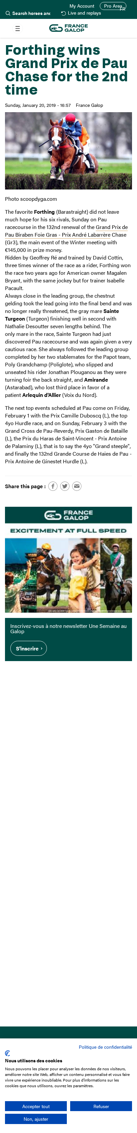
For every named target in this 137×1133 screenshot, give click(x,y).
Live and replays (84, 13)
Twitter (64, 486)
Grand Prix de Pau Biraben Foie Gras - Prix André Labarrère (66, 230)
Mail (76, 486)
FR (122, 9)
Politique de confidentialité (105, 1046)
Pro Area (113, 6)
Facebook (53, 486)
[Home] (68, 28)
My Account (81, 6)
